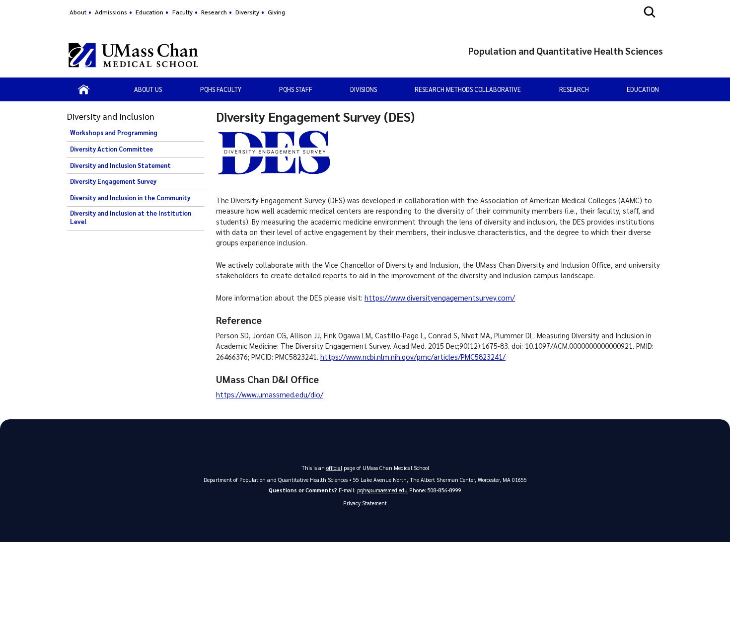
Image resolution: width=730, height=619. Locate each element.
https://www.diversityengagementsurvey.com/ (440, 297)
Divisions (363, 89)
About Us (148, 89)
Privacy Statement (365, 503)
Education (149, 12)
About (78, 12)
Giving (276, 12)
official (334, 467)
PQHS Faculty (220, 89)
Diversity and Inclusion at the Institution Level (130, 217)
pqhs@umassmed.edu (382, 490)
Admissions (111, 12)
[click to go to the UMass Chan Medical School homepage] (133, 55)
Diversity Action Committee (111, 149)
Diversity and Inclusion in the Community (130, 198)
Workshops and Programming (113, 133)
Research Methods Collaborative (468, 89)
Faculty (182, 12)
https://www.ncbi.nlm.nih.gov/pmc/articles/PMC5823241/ (413, 356)
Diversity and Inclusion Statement (120, 165)
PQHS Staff (295, 89)
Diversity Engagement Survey (113, 181)
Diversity (247, 12)
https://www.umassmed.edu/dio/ (269, 394)
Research (214, 12)
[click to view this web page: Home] (83, 89)
